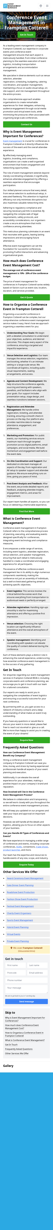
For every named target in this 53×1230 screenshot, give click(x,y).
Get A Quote (26, 297)
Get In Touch (26, 34)
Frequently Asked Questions (19, 1049)
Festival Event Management (20, 906)
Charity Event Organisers (19, 913)
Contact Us (26, 124)
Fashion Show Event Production (22, 899)
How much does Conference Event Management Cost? (22, 1027)
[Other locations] (40, 6)
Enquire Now (26, 740)
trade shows (42, 846)
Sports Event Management (20, 920)
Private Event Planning (18, 941)
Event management (12, 141)
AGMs (19, 846)
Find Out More (26, 511)
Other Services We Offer (17, 1053)
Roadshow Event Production (21, 892)
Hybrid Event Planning (18, 927)
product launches (11, 849)
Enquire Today (26, 864)
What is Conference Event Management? (25, 1040)
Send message (26, 1001)
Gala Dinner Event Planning (20, 885)
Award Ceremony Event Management (25, 878)
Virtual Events (13, 934)
